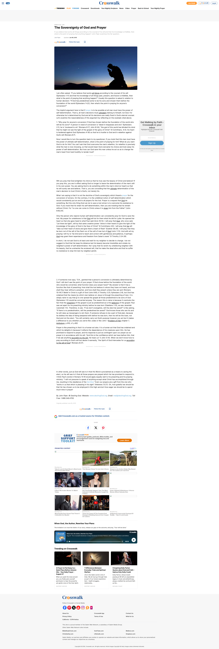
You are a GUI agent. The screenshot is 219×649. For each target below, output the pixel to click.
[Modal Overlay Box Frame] (109, 324)
